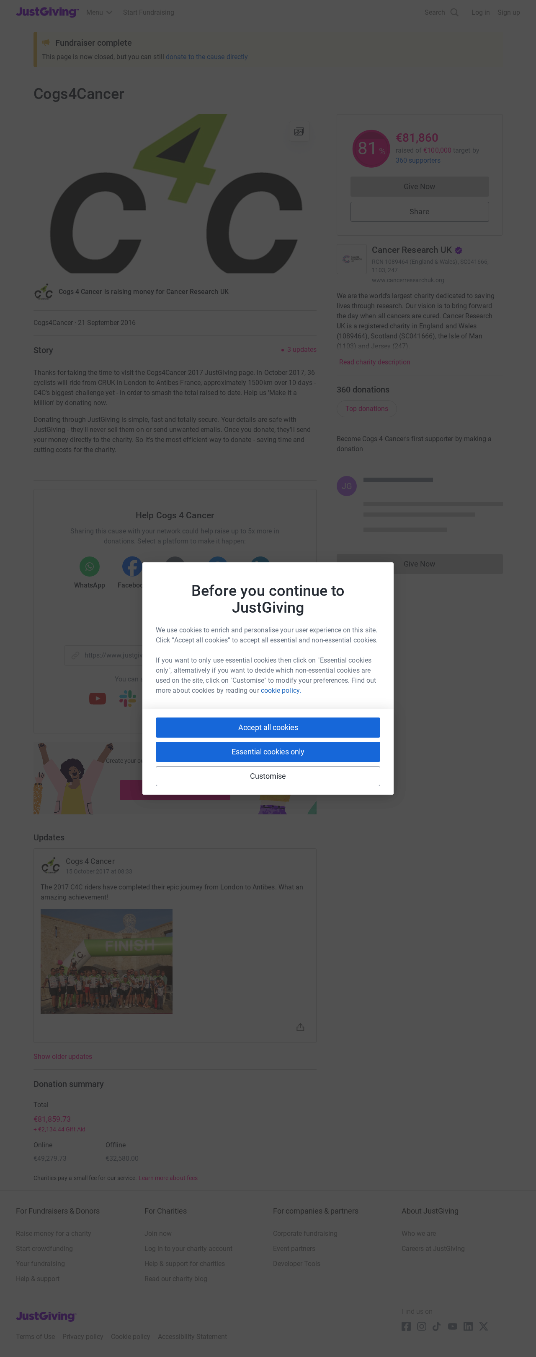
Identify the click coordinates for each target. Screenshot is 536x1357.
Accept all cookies (268, 727)
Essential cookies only (268, 751)
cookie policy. (281, 690)
